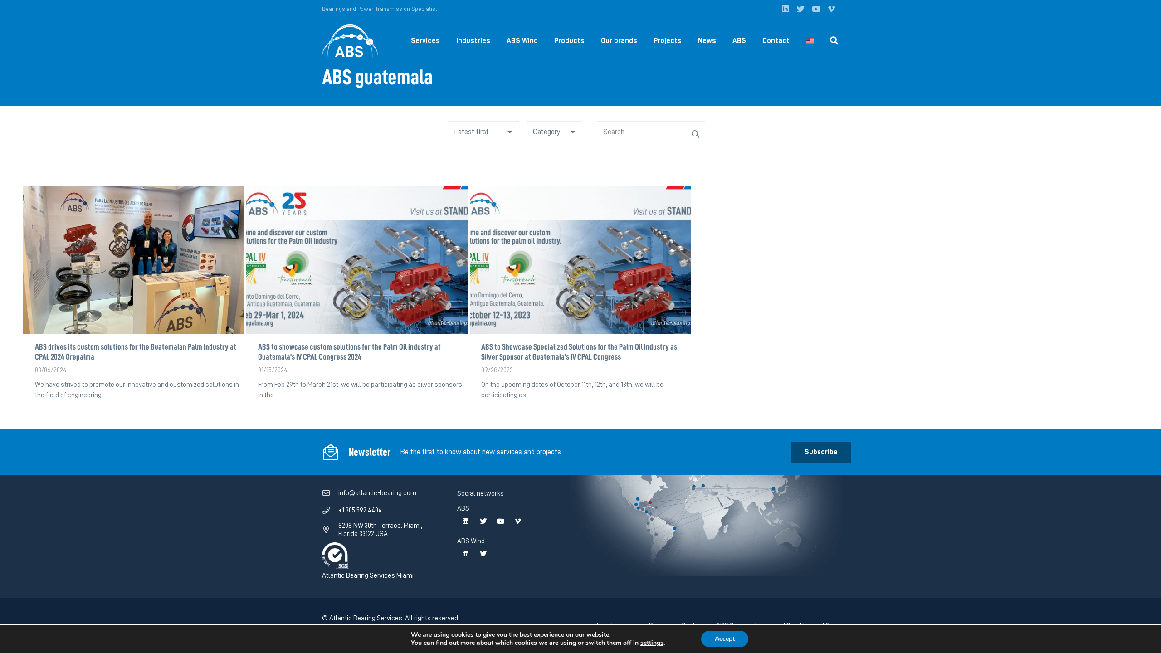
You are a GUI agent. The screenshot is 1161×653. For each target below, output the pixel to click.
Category (546, 132)
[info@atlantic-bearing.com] (330, 493)
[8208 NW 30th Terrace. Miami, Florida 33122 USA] (330, 529)
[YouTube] (816, 9)
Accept (725, 638)
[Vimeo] (831, 9)
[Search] (834, 41)
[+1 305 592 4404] (330, 510)
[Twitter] (800, 9)
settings (651, 643)
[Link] (350, 41)
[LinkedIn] (785, 9)
